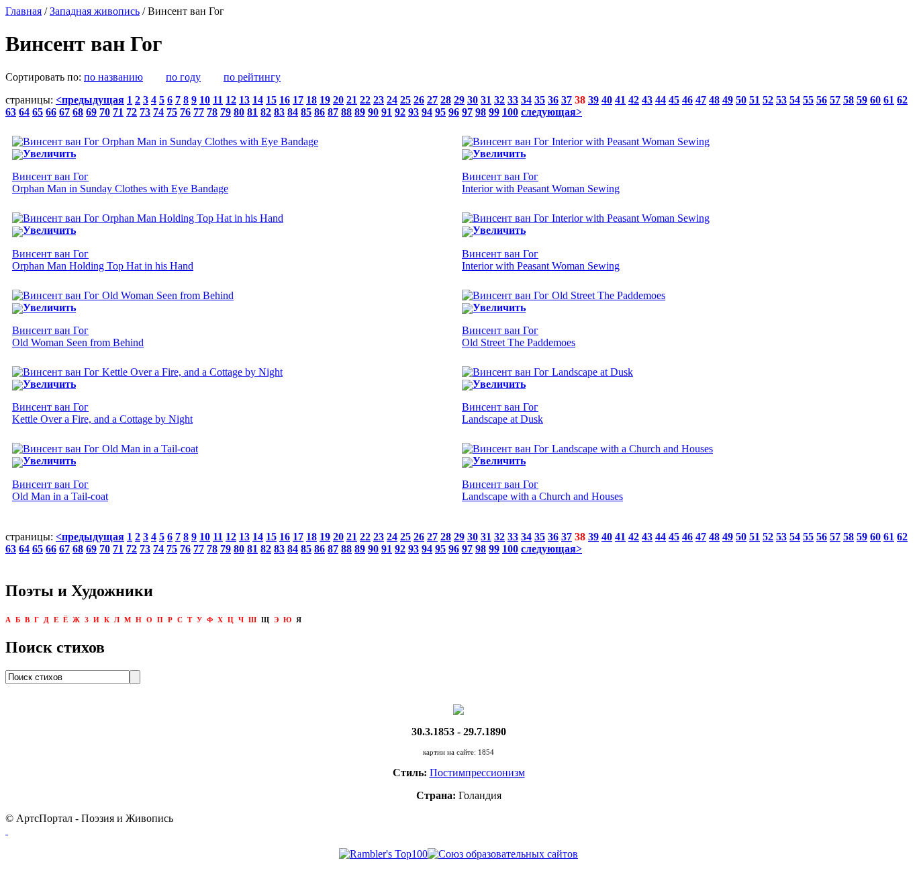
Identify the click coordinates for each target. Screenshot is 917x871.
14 (257, 100)
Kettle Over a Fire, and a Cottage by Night (102, 413)
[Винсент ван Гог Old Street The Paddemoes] (563, 295)
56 (821, 100)
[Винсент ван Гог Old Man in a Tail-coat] (105, 448)
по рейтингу (252, 77)
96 (453, 112)
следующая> (551, 112)
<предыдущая (90, 100)
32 (499, 100)
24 (392, 100)
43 (647, 100)
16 (284, 100)
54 (794, 100)
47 (700, 100)
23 (378, 100)
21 (351, 100)
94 (427, 112)
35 (539, 100)
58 (848, 100)
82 (265, 112)
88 (346, 112)
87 (333, 112)
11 (218, 100)
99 (494, 112)
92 (400, 112)
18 (311, 100)
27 (432, 100)
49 (727, 100)
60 (875, 100)
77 (198, 112)
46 (687, 100)
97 (467, 112)
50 (741, 100)
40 (606, 100)
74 (158, 112)
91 (386, 112)
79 (225, 112)
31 (486, 100)
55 (808, 100)
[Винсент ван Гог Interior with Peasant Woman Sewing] (586, 141)
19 (325, 100)
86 (319, 112)
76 (185, 112)
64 (24, 112)
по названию (113, 77)
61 (888, 100)
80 (239, 112)
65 (37, 112)
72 (131, 112)
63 (10, 112)
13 (244, 100)
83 (279, 112)
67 (64, 112)
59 (862, 100)
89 (359, 112)
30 (472, 100)
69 (91, 112)
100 (510, 112)
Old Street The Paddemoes (518, 336)
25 (405, 100)
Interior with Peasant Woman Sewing (541, 182)
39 (593, 100)
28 (445, 100)
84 (292, 112)
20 (338, 100)
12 (231, 100)
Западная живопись (95, 11)
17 (298, 100)
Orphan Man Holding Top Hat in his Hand (102, 260)
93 (413, 112)
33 (513, 100)
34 (526, 100)
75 (171, 112)
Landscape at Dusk (502, 413)
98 (480, 112)
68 (78, 112)
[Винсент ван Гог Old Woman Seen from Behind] (123, 295)
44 (660, 100)
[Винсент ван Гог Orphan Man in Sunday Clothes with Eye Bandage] (165, 141)
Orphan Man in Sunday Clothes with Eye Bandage (120, 182)
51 (754, 100)
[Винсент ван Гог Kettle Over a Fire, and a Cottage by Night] (147, 372)
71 (118, 112)
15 (271, 100)
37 (566, 100)
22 (365, 100)
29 (459, 100)
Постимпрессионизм (477, 772)
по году (183, 77)
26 (419, 100)
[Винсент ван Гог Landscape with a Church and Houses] (587, 448)
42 (633, 100)
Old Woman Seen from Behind (78, 336)
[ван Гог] (458, 708)
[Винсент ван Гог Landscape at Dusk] (547, 372)
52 (768, 100)
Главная (23, 11)
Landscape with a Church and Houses (542, 490)
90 (373, 112)
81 (252, 112)
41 (620, 100)
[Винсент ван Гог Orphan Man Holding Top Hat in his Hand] (147, 218)
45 (674, 100)
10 (204, 100)
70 (104, 112)
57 (835, 100)
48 (714, 100)
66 (51, 112)
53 (781, 100)
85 (306, 112)
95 (440, 112)
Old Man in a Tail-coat (60, 490)
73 (145, 112)
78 (212, 112)
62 (902, 100)
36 (553, 100)
